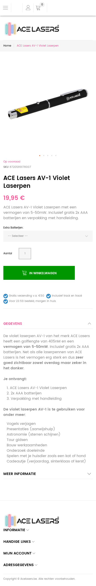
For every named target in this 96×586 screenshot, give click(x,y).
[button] (40, 155)
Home (7, 46)
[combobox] (48, 236)
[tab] (48, 325)
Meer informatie (19, 474)
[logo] (32, 25)
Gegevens (12, 324)
